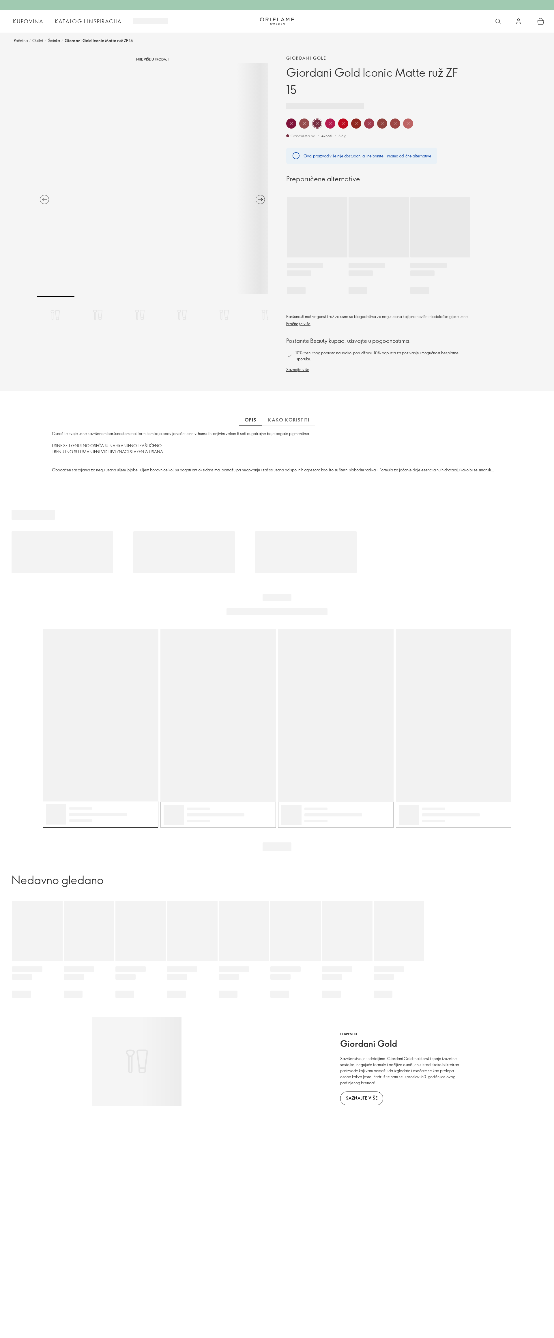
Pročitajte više (298, 323)
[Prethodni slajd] (44, 199)
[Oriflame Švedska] (277, 21)
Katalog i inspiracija (88, 21)
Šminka (54, 40)
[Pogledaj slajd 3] (140, 315)
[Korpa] (541, 21)
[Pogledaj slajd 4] (182, 315)
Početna (21, 40)
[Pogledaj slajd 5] (224, 315)
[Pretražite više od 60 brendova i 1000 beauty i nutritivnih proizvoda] (498, 21)
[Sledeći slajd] (260, 199)
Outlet (37, 40)
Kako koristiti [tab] (288, 420)
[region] (152, 178)
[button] (291, 123)
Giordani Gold (306, 58)
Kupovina (28, 21)
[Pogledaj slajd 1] (55, 315)
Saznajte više (297, 369)
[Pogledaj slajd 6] (266, 315)
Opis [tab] (251, 420)
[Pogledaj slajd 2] (98, 315)
